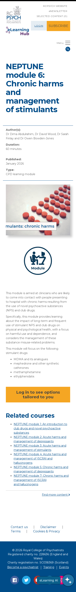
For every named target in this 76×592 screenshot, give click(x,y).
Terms (15, 531)
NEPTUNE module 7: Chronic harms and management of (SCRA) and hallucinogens (41, 480)
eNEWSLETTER (58, 11)
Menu (60, 42)
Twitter (26, 580)
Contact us (19, 527)
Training (48, 567)
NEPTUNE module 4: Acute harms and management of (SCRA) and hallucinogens (40, 458)
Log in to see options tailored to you (38, 394)
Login (38, 25)
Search (67, 49)
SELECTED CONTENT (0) (52, 16)
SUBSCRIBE (58, 26)
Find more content (55, 494)
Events (64, 567)
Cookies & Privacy (46, 531)
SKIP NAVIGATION (40, 4)
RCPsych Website (55, 5)
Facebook (14, 580)
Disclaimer (48, 527)
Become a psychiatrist (22, 567)
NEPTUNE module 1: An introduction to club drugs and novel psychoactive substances (40, 428)
